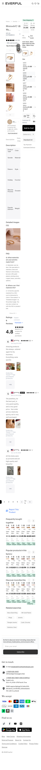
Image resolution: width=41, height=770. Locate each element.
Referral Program (7, 740)
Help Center (11, 736)
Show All (12, 313)
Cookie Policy (22, 743)
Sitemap (4, 747)
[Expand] (18, 30)
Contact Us (27, 740)
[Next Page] (22, 502)
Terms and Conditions (9, 743)
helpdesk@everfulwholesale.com (22, 667)
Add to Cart (29, 128)
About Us (18, 740)
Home (8, 21)
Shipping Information (24, 736)
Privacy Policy (33, 743)
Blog (3, 736)
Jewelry (15, 21)
